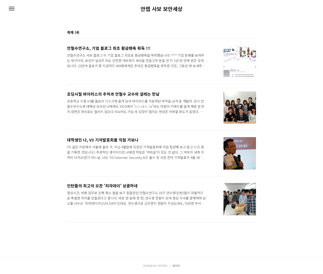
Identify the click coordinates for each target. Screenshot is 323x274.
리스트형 (253, 32)
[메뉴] (11, 8)
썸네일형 (247, 32)
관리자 (176, 265)
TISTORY (162, 265)
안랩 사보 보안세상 (161, 8)
